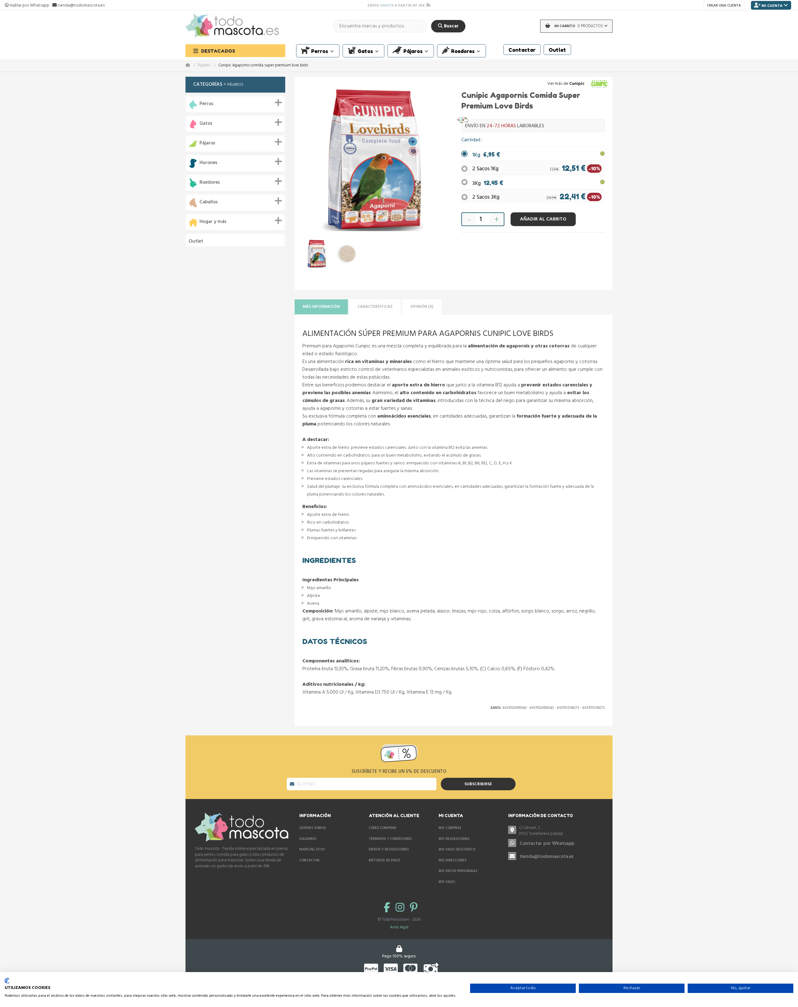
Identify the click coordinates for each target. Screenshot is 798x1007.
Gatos (206, 123)
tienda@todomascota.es (547, 857)
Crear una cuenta (724, 5)
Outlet (196, 241)
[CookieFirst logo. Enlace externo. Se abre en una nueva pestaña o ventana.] (7, 981)
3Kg (487, 183)
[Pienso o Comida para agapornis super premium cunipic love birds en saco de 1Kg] (317, 253)
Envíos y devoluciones (389, 849)
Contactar (309, 860)
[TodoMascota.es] (232, 26)
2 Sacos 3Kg (485, 197)
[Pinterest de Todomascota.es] (413, 908)
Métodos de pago (384, 860)
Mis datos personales (458, 871)
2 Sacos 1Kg (485, 168)
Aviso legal (399, 927)
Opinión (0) (421, 306)
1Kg (486, 155)
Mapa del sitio (311, 849)
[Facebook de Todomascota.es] (388, 908)
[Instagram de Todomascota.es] (401, 908)
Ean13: (496, 708)
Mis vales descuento (457, 849)
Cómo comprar (382, 828)
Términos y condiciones (390, 839)
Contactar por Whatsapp (547, 844)
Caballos (209, 202)
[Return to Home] (191, 66)
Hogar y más (213, 221)
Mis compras (450, 828)
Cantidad (471, 140)
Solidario (307, 839)
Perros (206, 104)
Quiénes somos (312, 828)
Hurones (208, 163)
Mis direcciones (453, 860)
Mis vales (447, 882)
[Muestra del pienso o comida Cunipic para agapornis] (347, 253)
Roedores (210, 182)
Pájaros (204, 66)
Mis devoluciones (454, 839)
